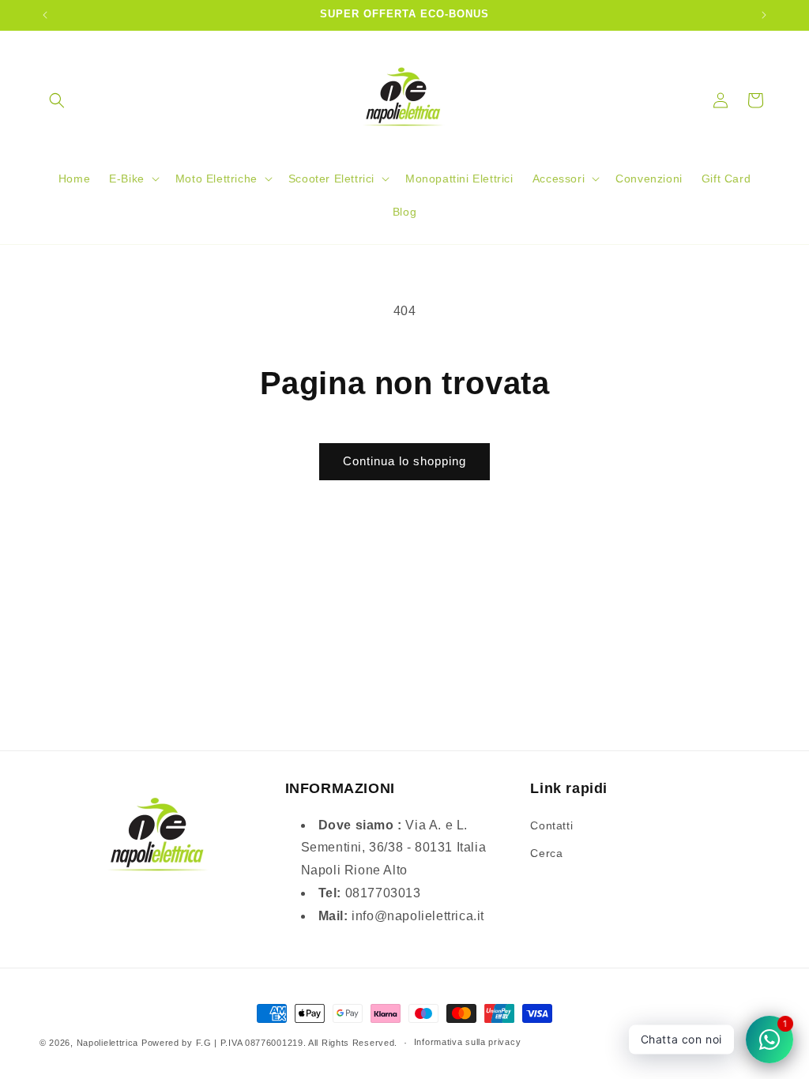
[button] (57, 100)
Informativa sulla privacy (467, 1042)
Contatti (551, 825)
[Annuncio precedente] (45, 15)
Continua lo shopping (404, 461)
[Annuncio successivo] (764, 15)
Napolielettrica (108, 1042)
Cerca (546, 853)
